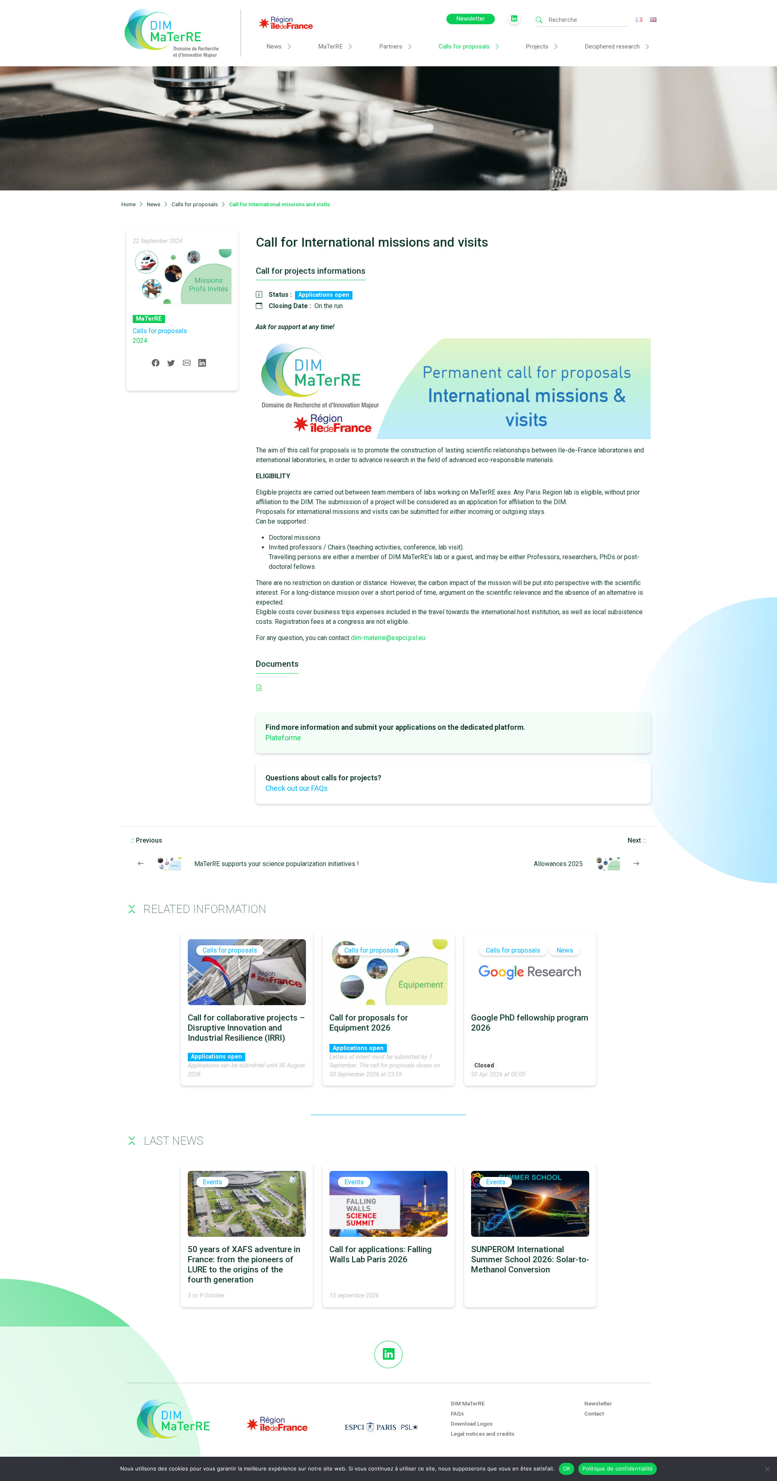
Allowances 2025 (558, 864)
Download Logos (472, 1423)
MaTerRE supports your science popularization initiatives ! (276, 864)
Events (212, 1182)
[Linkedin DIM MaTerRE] (388, 1354)
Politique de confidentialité (617, 1468)
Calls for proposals (464, 46)
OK (567, 1468)
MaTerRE (330, 46)
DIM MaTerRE (468, 1403)
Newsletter (470, 18)
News (274, 46)
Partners (390, 46)
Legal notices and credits (482, 1433)
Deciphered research (612, 46)
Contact (594, 1413)
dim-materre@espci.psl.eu (388, 638)
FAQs (457, 1413)
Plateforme (283, 738)
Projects (537, 46)
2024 (140, 340)
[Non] (767, 1469)
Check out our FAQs (296, 788)
